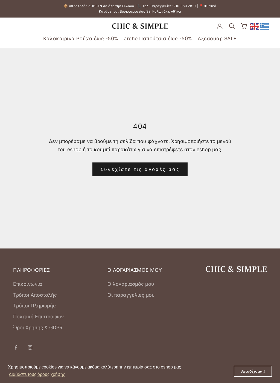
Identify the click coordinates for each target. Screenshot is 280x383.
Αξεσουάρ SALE (217, 38)
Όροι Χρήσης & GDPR (38, 327)
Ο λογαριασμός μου (130, 284)
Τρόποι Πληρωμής (34, 305)
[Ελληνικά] (264, 26)
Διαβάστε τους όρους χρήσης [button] (37, 374)
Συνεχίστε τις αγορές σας (140, 169)
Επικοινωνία (27, 284)
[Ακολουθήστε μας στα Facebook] (16, 347)
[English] (254, 26)
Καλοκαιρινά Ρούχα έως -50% (80, 38)
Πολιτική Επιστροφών (38, 316)
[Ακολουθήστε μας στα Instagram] (30, 347)
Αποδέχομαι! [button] (253, 371)
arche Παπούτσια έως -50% (158, 38)
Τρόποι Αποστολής (35, 295)
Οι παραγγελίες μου (131, 295)
